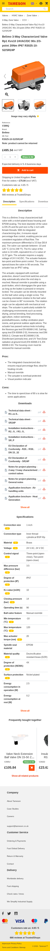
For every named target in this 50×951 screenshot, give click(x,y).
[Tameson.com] (17, 3)
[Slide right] (5, 76)
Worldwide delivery (15, 878)
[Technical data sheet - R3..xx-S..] (44, 413)
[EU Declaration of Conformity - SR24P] (44, 460)
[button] (3, 3)
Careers (10, 816)
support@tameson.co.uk (17, 826)
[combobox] (25, 9)
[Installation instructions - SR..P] (44, 439)
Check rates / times (15, 894)
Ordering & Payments (16, 841)
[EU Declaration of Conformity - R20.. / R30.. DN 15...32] (44, 449)
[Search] (45, 9)
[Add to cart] (32, 768)
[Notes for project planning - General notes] (44, 481)
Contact (10, 864)
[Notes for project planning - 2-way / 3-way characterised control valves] (44, 470)
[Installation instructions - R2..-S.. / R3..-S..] (44, 430)
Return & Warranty (15, 856)
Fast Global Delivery (16, 848)
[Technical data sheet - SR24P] (44, 421)
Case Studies (13, 809)
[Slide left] (45, 76)
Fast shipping (13, 886)
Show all (25, 507)
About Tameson (14, 801)
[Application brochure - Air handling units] (44, 490)
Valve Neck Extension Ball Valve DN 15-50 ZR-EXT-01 (19, 757)
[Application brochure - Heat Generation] (44, 498)
